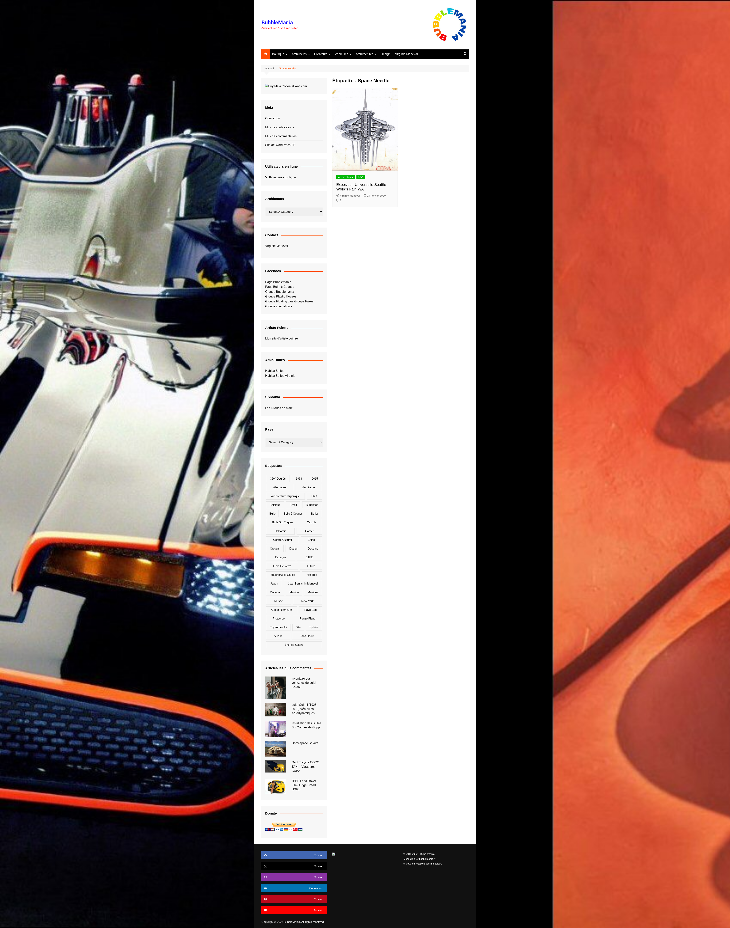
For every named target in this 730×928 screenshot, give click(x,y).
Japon (274, 583)
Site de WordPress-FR (280, 145)
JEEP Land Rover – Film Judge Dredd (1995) (305, 785)
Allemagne (279, 487)
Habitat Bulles (274, 370)
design (293, 548)
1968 (299, 478)
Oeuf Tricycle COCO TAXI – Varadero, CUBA (305, 767)
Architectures (364, 54)
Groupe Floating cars (279, 301)
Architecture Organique (285, 496)
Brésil (293, 504)
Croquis (275, 548)
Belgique (275, 504)
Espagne (280, 557)
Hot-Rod (312, 574)
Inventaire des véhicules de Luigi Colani (304, 683)
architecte (308, 487)
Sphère (313, 627)
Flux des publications (279, 127)
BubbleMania (277, 22)
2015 (315, 478)
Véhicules (341, 54)
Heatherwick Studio (283, 574)
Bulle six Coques (282, 522)
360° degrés (278, 478)
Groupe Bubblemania (279, 291)
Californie (280, 531)
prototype (279, 618)
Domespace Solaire (305, 743)
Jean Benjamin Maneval (303, 583)
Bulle (272, 513)
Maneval (275, 592)
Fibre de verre (282, 566)
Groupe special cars (278, 306)
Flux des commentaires (281, 136)
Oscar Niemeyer (281, 609)
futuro (311, 566)
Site (298, 627)
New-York (307, 601)
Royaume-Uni (278, 627)
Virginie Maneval (406, 54)
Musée (278, 601)
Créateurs (320, 54)
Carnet (309, 531)
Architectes (299, 54)
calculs (311, 522)
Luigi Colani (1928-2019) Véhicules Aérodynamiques (304, 709)
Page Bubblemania (278, 282)
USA (360, 177)
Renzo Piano (307, 618)
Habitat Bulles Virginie (280, 375)
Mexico (294, 592)
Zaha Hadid (307, 636)
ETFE (309, 557)
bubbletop (312, 504)
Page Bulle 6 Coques (279, 286)
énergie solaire (294, 644)
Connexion (272, 118)
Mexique (313, 592)
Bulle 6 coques (293, 513)
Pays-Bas (310, 609)
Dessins (313, 548)
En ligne (280, 177)
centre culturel (282, 539)
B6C (314, 496)
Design (385, 54)
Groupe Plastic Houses (280, 296)
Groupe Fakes (303, 301)
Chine (311, 539)
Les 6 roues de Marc (279, 408)
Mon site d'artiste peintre (281, 338)
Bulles (315, 513)
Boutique (278, 54)
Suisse (278, 636)
